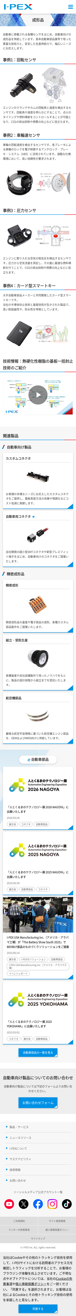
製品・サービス (19, 1127)
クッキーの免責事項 (19, 1229)
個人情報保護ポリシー (31, 1283)
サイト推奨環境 (57, 1221)
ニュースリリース (20, 1138)
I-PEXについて (18, 1148)
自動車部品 (39, 759)
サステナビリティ (20, 1159)
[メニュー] (70, 7)
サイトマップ (38, 1238)
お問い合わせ (18, 1180)
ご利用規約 (19, 1221)
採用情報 (15, 1170)
